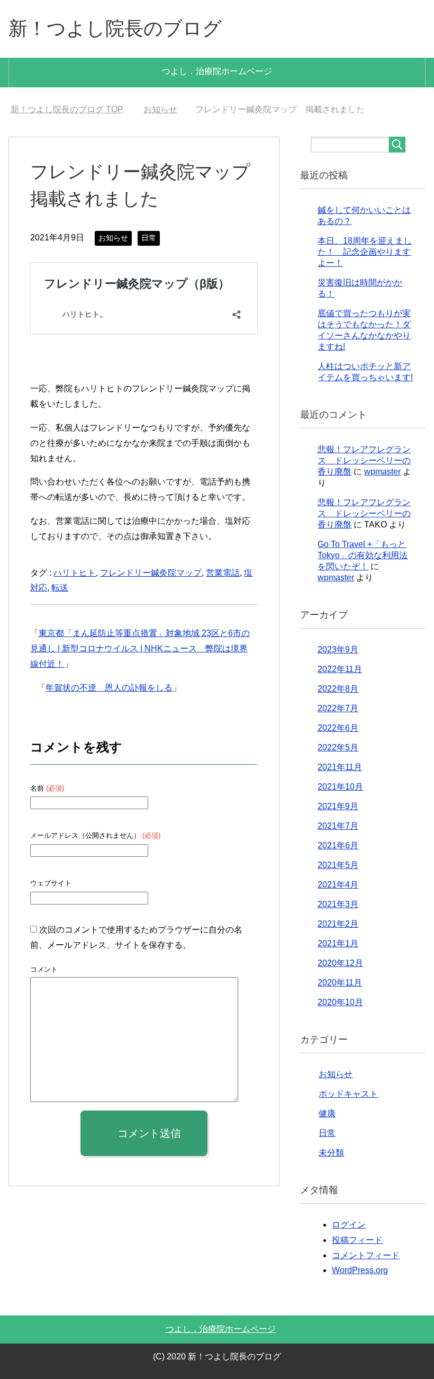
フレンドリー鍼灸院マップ (151, 572)
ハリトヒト (74, 572)
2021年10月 (340, 786)
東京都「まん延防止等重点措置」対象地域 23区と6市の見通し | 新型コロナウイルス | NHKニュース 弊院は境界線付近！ (140, 648)
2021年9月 (338, 806)
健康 (327, 1113)
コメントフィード (366, 1255)
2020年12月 (340, 963)
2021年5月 (338, 865)
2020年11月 (340, 982)
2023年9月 (338, 649)
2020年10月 (340, 1002)
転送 (59, 587)
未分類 (331, 1152)
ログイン (349, 1224)
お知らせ (113, 238)
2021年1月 (338, 943)
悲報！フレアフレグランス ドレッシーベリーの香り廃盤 (364, 460)
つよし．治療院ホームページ (217, 71)
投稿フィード (357, 1239)
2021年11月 (340, 767)
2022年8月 (338, 688)
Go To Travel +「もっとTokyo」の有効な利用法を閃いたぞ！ (363, 555)
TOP (67, 109)
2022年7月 (338, 708)
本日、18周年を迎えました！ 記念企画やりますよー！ (365, 251)
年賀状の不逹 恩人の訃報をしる (109, 687)
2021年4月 (338, 884)
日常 (148, 238)
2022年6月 (338, 727)
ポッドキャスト (348, 1093)
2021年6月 (338, 845)
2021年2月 (338, 923)
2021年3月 (338, 904)
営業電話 (223, 572)
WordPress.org (360, 1270)
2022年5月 (338, 747)
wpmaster (382, 471)
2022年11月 (340, 669)
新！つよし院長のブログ (115, 28)
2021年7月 (338, 825)
